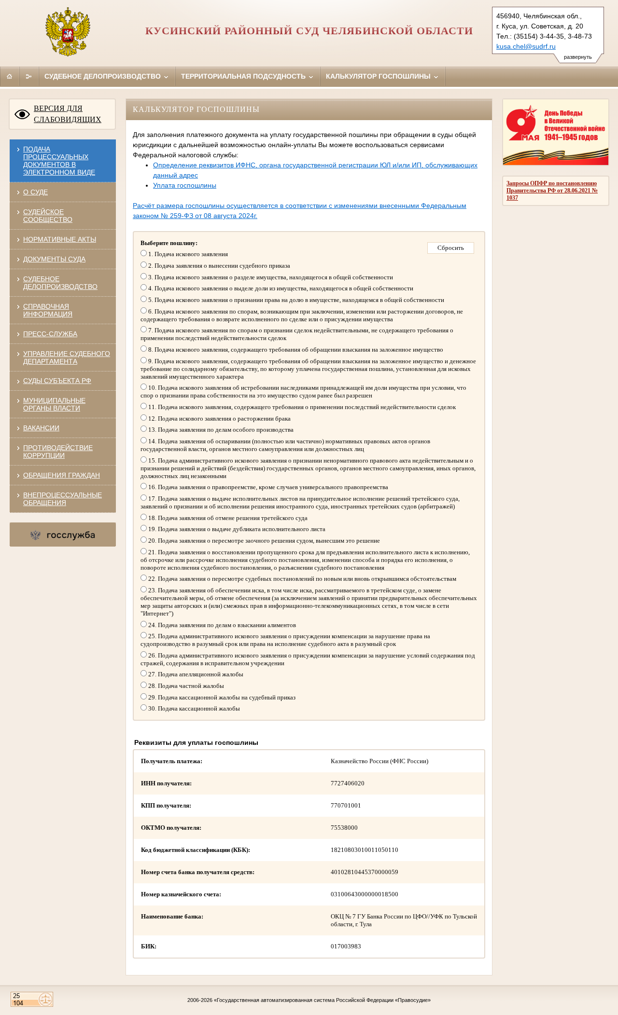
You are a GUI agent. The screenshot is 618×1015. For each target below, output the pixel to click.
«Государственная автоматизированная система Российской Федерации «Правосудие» (322, 1000)
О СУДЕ (35, 192)
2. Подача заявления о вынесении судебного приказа (218, 265)
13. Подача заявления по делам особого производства (220, 429)
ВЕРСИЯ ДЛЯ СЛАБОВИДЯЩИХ (67, 113)
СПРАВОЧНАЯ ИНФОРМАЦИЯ (47, 310)
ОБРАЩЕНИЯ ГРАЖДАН (61, 475)
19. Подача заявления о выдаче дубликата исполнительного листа (236, 529)
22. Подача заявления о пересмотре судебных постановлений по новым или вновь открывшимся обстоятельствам (301, 578)
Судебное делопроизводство (103, 76)
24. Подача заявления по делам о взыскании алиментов (221, 625)
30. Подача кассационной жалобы (193, 708)
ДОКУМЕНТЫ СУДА (54, 259)
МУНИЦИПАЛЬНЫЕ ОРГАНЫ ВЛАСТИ (54, 404)
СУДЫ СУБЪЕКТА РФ (57, 380)
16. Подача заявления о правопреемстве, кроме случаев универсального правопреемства (267, 487)
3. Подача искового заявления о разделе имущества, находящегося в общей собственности (270, 277)
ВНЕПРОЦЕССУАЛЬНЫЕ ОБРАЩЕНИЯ (62, 499)
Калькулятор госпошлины (379, 76)
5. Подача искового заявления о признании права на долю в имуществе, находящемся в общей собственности (295, 299)
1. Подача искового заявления (187, 254)
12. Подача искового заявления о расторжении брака (219, 418)
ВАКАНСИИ (41, 428)
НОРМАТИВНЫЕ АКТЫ (59, 239)
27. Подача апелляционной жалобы (195, 674)
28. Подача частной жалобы (185, 685)
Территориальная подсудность (244, 76)
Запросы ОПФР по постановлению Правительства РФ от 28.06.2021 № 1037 (552, 190)
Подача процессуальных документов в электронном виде (59, 160)
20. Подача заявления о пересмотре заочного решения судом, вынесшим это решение (263, 540)
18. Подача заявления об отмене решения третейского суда (227, 517)
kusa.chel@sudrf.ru (526, 46)
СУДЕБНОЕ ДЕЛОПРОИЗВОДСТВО (60, 282)
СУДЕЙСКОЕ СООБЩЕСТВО (47, 215)
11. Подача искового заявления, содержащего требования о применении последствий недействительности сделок (301, 407)
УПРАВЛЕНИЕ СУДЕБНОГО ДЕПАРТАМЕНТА (66, 357)
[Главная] (9, 76)
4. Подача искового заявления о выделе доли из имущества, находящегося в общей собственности (280, 288)
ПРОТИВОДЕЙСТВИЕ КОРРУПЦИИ (58, 451)
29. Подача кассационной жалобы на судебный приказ (221, 697)
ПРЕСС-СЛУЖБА (50, 334)
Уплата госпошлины (184, 185)
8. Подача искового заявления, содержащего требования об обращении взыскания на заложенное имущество (295, 349)
